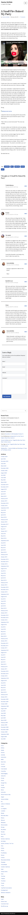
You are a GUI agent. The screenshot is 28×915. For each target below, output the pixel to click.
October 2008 (4, 732)
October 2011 (4, 648)
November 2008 (4, 729)
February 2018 (4, 519)
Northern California (5, 839)
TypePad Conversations (6, 888)
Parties (22, 166)
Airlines (2, 748)
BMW (2, 759)
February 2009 (4, 722)
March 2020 (3, 482)
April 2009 (3, 718)
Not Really (3, 841)
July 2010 (3, 683)
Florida (2, 778)
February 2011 (4, 666)
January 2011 (4, 669)
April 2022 (3, 459)
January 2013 (4, 613)
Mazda (2, 813)
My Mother (3, 829)
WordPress (12, 913)
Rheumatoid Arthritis (5, 860)
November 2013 (4, 589)
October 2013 (4, 592)
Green (7, 305)
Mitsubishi (3, 822)
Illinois (2, 790)
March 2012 (3, 636)
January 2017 (4, 531)
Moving (2, 827)
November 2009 (4, 701)
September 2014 (5, 566)
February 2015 (4, 554)
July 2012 (3, 627)
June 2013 (3, 601)
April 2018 (3, 515)
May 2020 (3, 480)
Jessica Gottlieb (5, 17)
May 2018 (3, 512)
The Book (3, 881)
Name (4, 361)
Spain (2, 869)
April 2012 (3, 634)
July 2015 (3, 543)
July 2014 (3, 571)
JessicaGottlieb (10, 263)
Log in (2, 899)
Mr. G (12, 166)
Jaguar (2, 797)
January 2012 (4, 641)
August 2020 (4, 473)
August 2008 (4, 736)
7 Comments (22, 17)
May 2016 (3, 536)
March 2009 (3, 720)
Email (3, 367)
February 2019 (4, 498)
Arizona (2, 752)
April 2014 (3, 578)
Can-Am (3, 764)
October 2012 (4, 620)
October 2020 (4, 470)
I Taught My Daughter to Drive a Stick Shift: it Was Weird (13, 425)
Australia (3, 755)
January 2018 (4, 522)
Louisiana (3, 811)
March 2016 (3, 538)
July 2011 (3, 655)
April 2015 (3, 550)
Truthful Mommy (10, 185)
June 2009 (3, 713)
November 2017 (4, 524)
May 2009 (3, 715)
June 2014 (3, 573)
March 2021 (3, 466)
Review (2, 855)
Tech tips (3, 876)
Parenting (17, 166)
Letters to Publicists (5, 804)
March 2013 (3, 608)
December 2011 (4, 643)
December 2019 (4, 484)
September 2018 (5, 508)
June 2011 (3, 657)
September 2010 (5, 678)
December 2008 (4, 727)
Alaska (2, 750)
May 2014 (3, 575)
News (2, 836)
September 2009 (5, 706)
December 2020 (4, 468)
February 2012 (4, 638)
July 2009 (3, 711)
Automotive (3, 757)
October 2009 (4, 704)
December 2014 (4, 559)
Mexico (2, 818)
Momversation (4, 825)
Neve (2, 913)
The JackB (8, 235)
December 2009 (4, 699)
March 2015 (3, 552)
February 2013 (4, 610)
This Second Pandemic (6, 427)
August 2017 (4, 526)
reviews (3, 857)
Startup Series (4, 871)
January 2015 (4, 557)
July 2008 (3, 739)
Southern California (5, 867)
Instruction (3, 792)
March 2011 (3, 664)
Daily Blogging (4, 773)
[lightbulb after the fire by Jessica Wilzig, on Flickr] (6, 111)
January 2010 (4, 697)
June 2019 (3, 491)
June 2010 (3, 685)
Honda (2, 785)
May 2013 (3, 603)
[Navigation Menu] (25, 3)
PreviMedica (4, 853)
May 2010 (3, 687)
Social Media (4, 864)
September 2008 (5, 734)
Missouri (3, 820)
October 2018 (4, 505)
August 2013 (4, 596)
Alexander (7, 166)
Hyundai (3, 787)
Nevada (2, 832)
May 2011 (3, 659)
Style (2, 874)
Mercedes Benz (4, 815)
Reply (26, 186)
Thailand (3, 878)
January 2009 (4, 725)
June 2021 (3, 463)
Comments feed (4, 904)
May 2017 (3, 529)
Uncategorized (4, 890)
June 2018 (3, 510)
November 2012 (4, 617)
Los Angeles (4, 808)
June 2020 (3, 477)
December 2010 (4, 671)
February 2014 (4, 582)
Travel (2, 885)
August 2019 (4, 489)
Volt (3, 169)
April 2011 (3, 662)
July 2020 (3, 475)
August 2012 (4, 624)
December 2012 (4, 615)
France (2, 780)
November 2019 (4, 487)
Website (4, 372)
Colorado (3, 766)
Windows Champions (5, 892)
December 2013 (4, 587)
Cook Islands (4, 769)
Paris (2, 846)
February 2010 (4, 694)
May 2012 (3, 631)
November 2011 (4, 645)
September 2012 (5, 622)
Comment (4, 378)
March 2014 (3, 580)
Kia (1, 801)
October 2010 (4, 676)
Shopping (3, 862)
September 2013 (5, 594)
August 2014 (4, 568)
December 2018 (4, 503)
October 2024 (4, 456)
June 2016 (3, 533)
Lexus (2, 806)
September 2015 (5, 540)
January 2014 (4, 585)
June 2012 (3, 629)
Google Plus (4, 783)
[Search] (25, 410)
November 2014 (4, 561)
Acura (2, 745)
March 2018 (3, 517)
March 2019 (3, 496)
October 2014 (4, 564)
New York (3, 834)
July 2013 (3, 599)
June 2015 (3, 545)
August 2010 (4, 680)
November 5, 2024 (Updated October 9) (10, 418)
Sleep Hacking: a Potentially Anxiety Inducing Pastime (13, 422)
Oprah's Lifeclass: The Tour (7, 843)
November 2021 (4, 461)
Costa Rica (3, 771)
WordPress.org (4, 906)
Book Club (3, 762)
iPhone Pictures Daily (5, 794)
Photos (2, 850)
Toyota (2, 883)
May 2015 (3, 547)
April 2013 (3, 606)
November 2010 (4, 673)
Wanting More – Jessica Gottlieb (8, 448)
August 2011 (4, 652)
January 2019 (4, 501)
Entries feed (4, 901)
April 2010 (3, 690)
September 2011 (5, 650)
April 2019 (3, 494)
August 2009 (4, 708)
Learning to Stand (5, 420)
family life (3, 776)
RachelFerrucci (9, 281)
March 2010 (3, 692)
